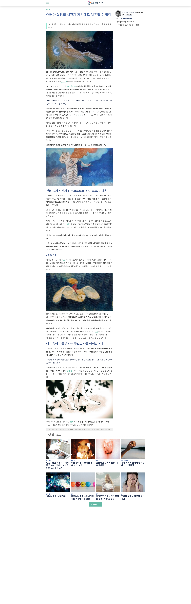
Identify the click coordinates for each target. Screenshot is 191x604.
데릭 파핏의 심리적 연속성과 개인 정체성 (132, 463)
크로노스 (78, 190)
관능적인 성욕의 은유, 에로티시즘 (107, 463)
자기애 (64, 81)
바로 (63, 260)
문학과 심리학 (124, 460)
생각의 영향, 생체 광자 (56, 496)
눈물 (79, 115)
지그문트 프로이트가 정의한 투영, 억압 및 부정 (107, 497)
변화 (72, 422)
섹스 (97, 460)
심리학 (48, 9)
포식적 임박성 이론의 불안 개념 (132, 497)
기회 (96, 331)
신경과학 (48, 460)
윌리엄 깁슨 (71, 86)
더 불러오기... (95, 504)
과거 (69, 224)
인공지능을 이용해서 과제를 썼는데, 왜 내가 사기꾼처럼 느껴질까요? (57, 465)
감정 (72, 494)
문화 (97, 494)
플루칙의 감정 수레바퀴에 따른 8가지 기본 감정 (82, 497)
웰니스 (73, 460)
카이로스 (62, 246)
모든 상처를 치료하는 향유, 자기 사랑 (82, 463)
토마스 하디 (57, 363)
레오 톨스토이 (60, 104)
